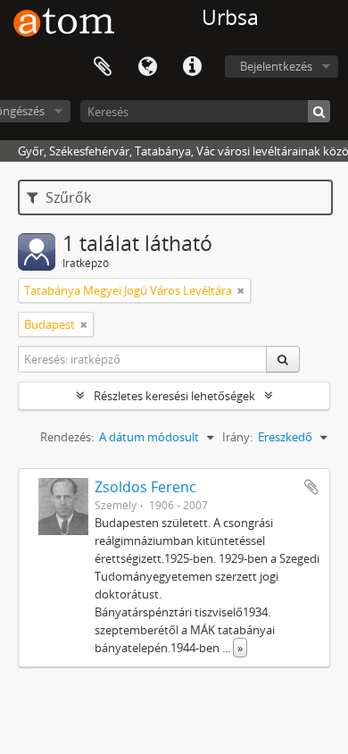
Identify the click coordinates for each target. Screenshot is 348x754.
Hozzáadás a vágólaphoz (311, 487)
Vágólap (102, 67)
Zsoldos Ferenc (145, 487)
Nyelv (147, 67)
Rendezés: (67, 437)
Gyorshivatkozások (192, 67)
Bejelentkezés (276, 66)
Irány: (237, 437)
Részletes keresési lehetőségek (174, 396)
